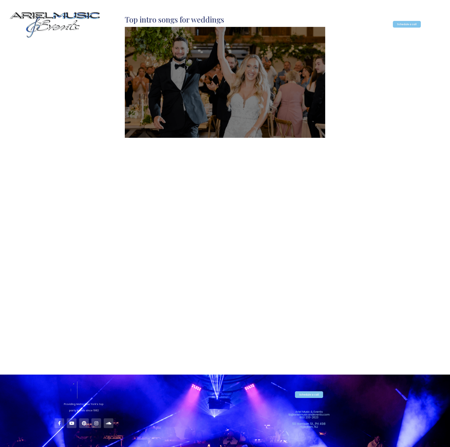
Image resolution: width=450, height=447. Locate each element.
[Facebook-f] (59, 423)
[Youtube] (71, 423)
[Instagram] (96, 423)
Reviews (258, 25)
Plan (275, 25)
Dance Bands (177, 25)
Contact (296, 25)
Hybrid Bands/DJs (211, 25)
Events (236, 25)
